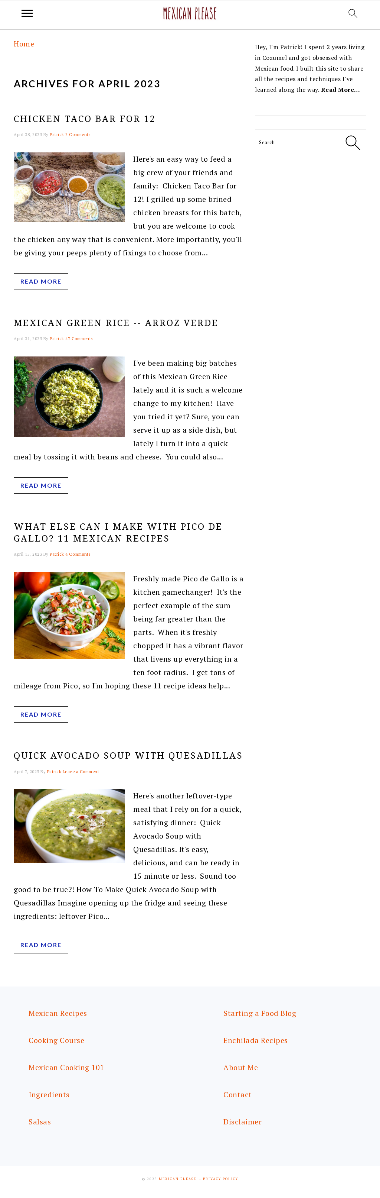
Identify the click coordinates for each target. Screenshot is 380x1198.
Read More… (340, 89)
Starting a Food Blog (259, 1013)
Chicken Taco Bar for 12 (85, 119)
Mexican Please (177, 1179)
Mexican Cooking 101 (66, 1067)
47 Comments (79, 338)
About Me (240, 1067)
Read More (41, 281)
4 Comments (77, 554)
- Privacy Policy (218, 1179)
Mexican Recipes (58, 1013)
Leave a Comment (81, 771)
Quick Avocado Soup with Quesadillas (128, 755)
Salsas (40, 1122)
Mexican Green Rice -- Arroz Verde (116, 323)
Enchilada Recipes (255, 1040)
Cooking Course (56, 1040)
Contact (237, 1094)
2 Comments (77, 134)
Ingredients (49, 1094)
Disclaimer (242, 1122)
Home (24, 44)
